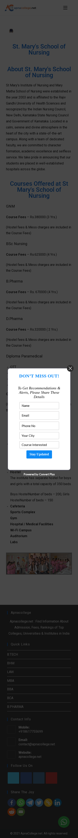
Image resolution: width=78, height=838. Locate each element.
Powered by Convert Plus (39, 474)
